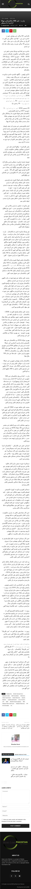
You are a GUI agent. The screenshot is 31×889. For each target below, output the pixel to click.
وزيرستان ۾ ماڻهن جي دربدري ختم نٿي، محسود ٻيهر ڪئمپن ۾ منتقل (19, 768)
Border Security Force (18, 693)
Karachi (23, 697)
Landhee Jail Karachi (12, 699)
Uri (11, 705)
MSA (24, 701)
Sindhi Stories (18, 9)
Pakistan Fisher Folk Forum (8, 703)
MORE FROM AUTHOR (20, 754)
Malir (7, 701)
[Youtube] (19, 876)
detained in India (6, 695)
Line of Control (21, 699)
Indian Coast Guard (6, 697)
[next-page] (5, 782)
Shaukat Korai (6, 25)
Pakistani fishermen (20, 703)
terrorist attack (5, 705)
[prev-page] (3, 782)
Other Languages (9, 9)
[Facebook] (3, 30)
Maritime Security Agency (15, 701)
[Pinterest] (11, 30)
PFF (27, 703)
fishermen (23, 695)
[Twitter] (7, 30)
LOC (3, 701)
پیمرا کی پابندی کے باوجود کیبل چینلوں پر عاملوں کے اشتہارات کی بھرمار (8, 726)
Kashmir (4, 699)
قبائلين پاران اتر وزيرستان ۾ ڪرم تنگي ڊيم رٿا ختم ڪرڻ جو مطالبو (22, 726)
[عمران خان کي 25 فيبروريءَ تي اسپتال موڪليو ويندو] (6, 761)
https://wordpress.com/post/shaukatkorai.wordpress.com (16, 746)
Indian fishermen (16, 697)
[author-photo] (16, 742)
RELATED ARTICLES (8, 754)
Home (2, 9)
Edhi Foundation (15, 695)
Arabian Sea (9, 693)
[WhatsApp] (14, 30)
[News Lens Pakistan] (15, 842)
